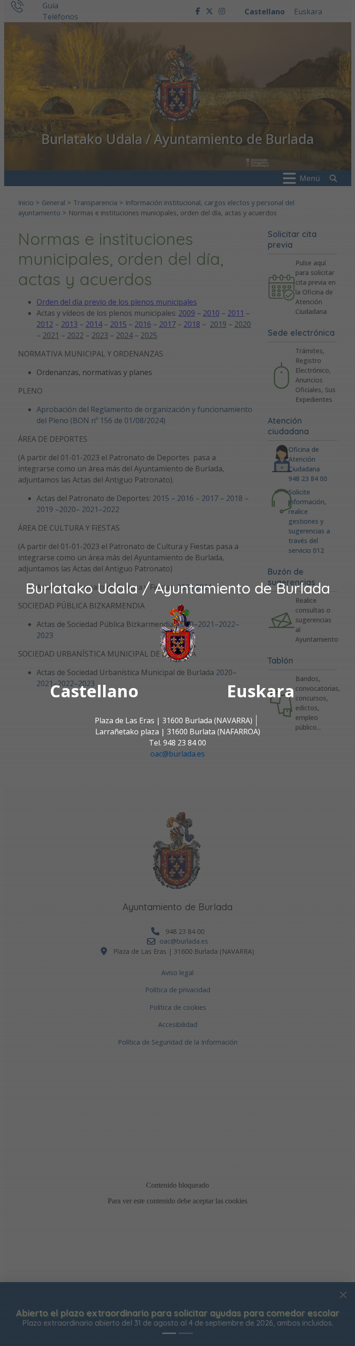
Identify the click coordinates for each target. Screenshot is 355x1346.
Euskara (260, 691)
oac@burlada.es (177, 754)
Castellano (94, 691)
